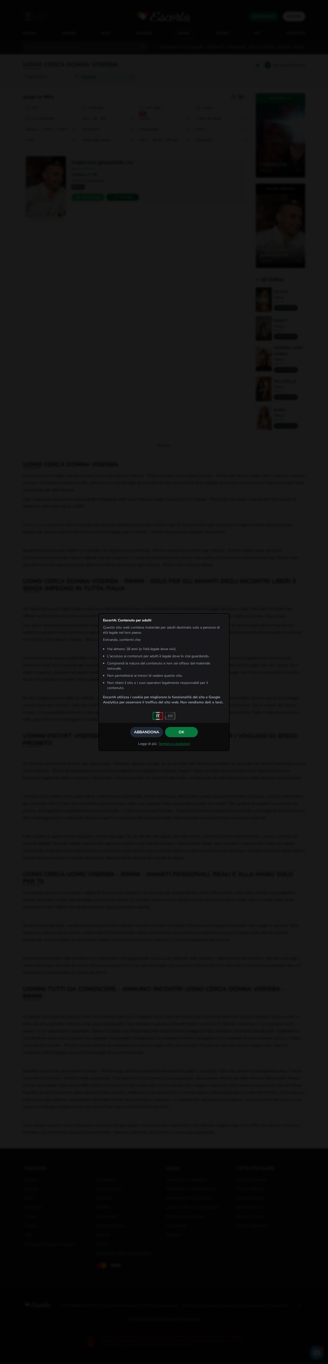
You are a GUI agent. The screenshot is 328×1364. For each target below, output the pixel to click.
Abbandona (146, 732)
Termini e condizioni (174, 743)
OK (181, 732)
